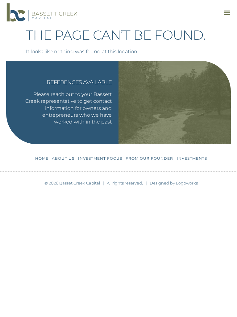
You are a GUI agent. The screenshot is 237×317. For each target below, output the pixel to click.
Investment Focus (100, 158)
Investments (192, 158)
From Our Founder (149, 158)
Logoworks (187, 182)
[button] (227, 12)
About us (63, 158)
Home (41, 158)
